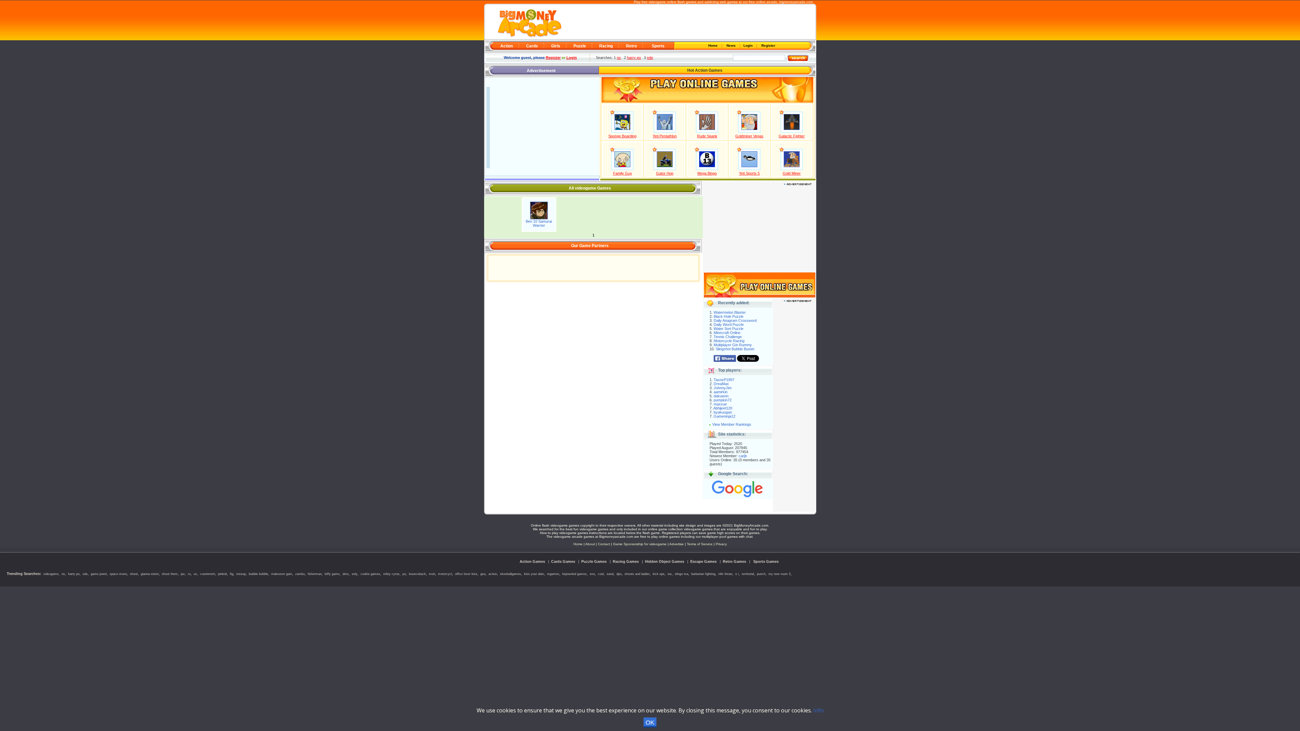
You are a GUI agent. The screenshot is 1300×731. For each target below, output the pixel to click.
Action (506, 46)
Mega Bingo (707, 173)
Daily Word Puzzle (729, 325)
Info (818, 710)
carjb (743, 456)
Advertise (676, 544)
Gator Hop (664, 173)
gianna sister (150, 574)
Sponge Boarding (622, 136)
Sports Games (766, 561)
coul (601, 574)
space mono (118, 574)
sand (610, 574)
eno (592, 574)
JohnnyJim (723, 388)
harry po (634, 58)
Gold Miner (792, 173)
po (404, 574)
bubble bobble (258, 574)
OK (650, 722)
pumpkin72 (723, 400)
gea (482, 574)
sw (670, 574)
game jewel (99, 574)
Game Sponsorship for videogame (640, 544)
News (731, 45)
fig (231, 574)
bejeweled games (574, 574)
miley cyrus (391, 574)
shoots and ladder (637, 574)
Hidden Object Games (664, 561)
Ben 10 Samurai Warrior (539, 223)
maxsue (720, 404)
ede (650, 58)
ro (189, 574)
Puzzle (579, 46)
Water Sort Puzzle (728, 329)
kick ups (659, 574)
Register (767, 45)
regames (553, 574)
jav (183, 574)
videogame (51, 574)
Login (748, 45)
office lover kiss (466, 574)
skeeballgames (510, 574)
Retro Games (734, 561)
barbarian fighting (703, 574)
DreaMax (721, 384)
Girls (555, 46)
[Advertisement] (688, 22)
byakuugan (723, 412)
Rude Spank (707, 136)
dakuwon (721, 396)
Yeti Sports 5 (749, 173)
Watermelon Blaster (730, 312)
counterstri (207, 574)
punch (761, 574)
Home (713, 45)
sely (355, 574)
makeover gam (281, 574)
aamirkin (721, 392)
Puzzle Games (594, 561)
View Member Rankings (731, 424)
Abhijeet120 (722, 408)
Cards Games (563, 561)
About (590, 544)
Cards (532, 46)
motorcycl (445, 574)
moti (432, 574)
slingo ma (681, 574)
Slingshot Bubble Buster (735, 349)
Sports (658, 46)
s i (737, 574)
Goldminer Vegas (749, 136)
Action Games (532, 561)
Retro (631, 46)
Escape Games (703, 561)
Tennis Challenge (728, 337)
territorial (748, 574)
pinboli (222, 574)
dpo (619, 574)
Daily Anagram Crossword (735, 320)
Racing (606, 46)
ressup (241, 574)
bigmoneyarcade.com (796, 2)
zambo (300, 574)
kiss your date (534, 574)
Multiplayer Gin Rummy (733, 345)
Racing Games (626, 561)
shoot (134, 574)
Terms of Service (700, 544)
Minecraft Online (727, 333)
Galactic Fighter (792, 136)
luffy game (332, 574)
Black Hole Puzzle (728, 316)
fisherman (315, 574)
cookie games (370, 574)
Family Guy (622, 173)
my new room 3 (779, 574)
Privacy (721, 544)
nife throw (725, 574)
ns (619, 58)
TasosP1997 (724, 380)
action (493, 574)
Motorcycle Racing (729, 341)
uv (195, 574)
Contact (604, 544)
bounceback (417, 574)
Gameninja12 (724, 416)
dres (346, 574)
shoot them (170, 574)
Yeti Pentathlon (665, 136)
